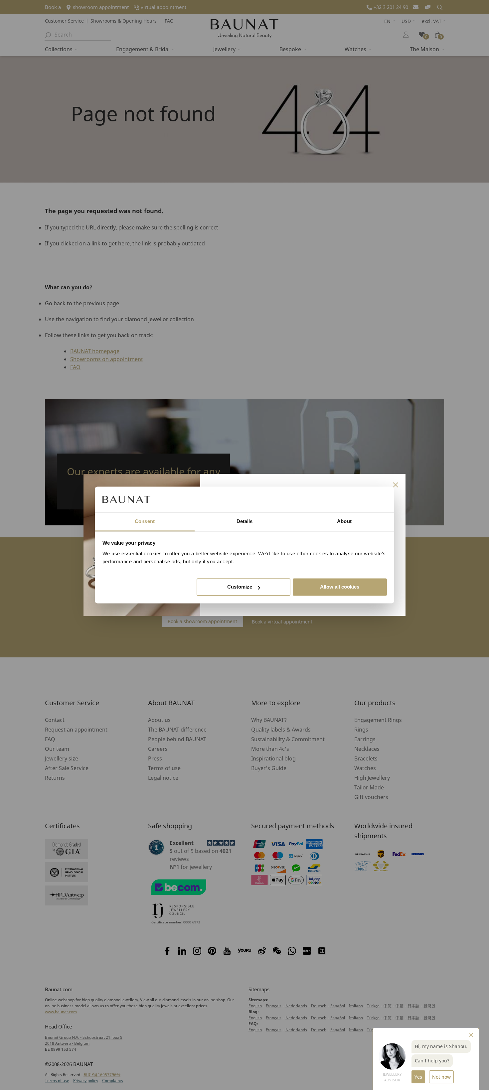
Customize (239, 587)
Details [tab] (245, 521)
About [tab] (344, 521)
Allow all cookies (339, 587)
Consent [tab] (145, 521)
